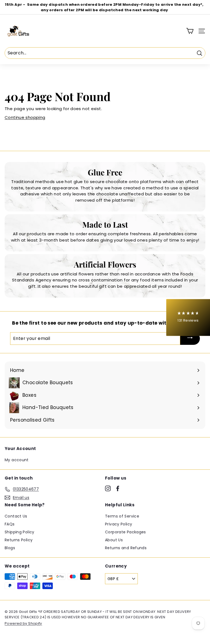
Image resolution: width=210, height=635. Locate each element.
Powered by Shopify (23, 623)
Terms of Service (122, 516)
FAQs (10, 524)
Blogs (10, 548)
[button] (188, 317)
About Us (114, 540)
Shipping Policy (19, 532)
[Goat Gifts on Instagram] (108, 488)
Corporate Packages (125, 532)
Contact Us (16, 516)
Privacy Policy (118, 524)
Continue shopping (25, 117)
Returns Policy (19, 540)
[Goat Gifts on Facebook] (118, 488)
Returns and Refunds (126, 548)
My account (17, 460)
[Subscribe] (190, 338)
